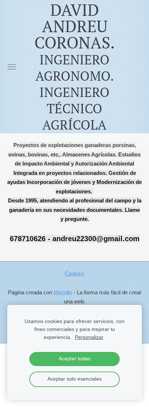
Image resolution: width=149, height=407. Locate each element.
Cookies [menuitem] (74, 273)
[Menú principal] (12, 67)
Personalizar (89, 337)
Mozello (63, 292)
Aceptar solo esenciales (74, 379)
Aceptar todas (74, 358)
